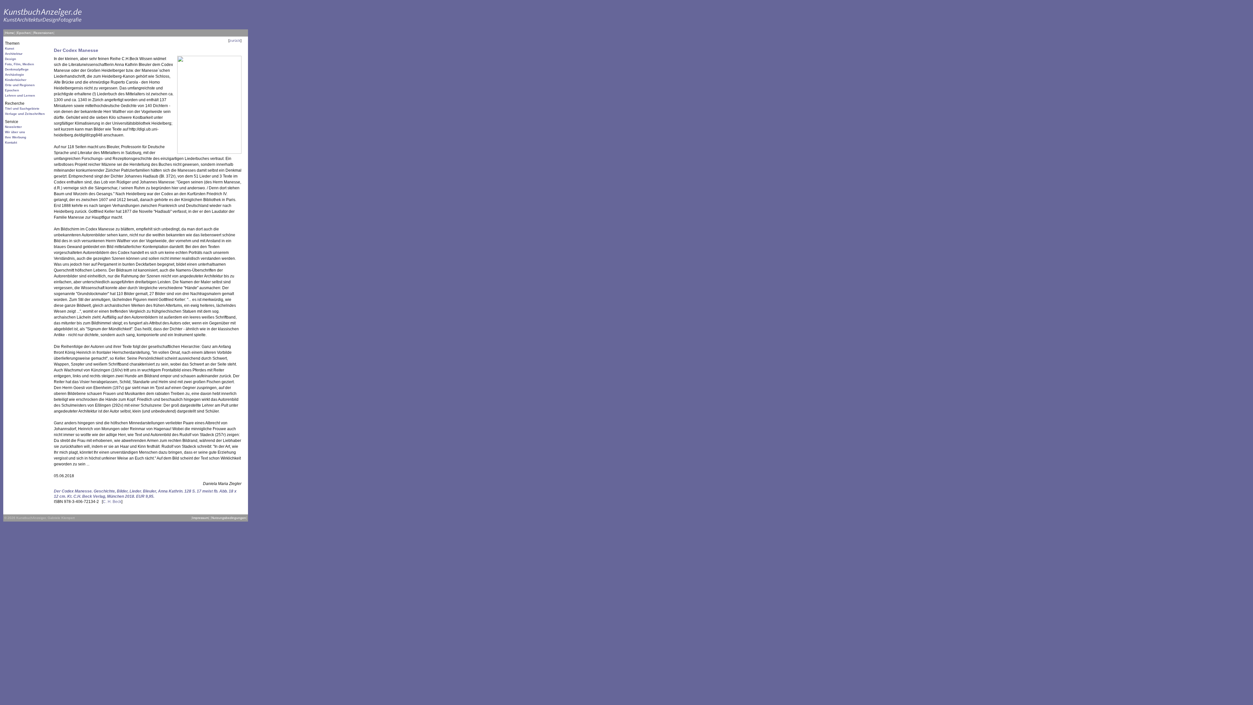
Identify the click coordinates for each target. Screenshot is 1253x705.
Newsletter (13, 127)
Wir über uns (15, 132)
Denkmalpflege (17, 69)
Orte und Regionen (20, 85)
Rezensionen (44, 33)
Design (10, 59)
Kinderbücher (15, 80)
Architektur (14, 53)
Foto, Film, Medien (19, 64)
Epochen (24, 33)
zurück (234, 40)
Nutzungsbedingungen (228, 518)
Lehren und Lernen (20, 95)
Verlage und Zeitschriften (25, 114)
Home (9, 33)
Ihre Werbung (15, 137)
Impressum (200, 518)
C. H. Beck (112, 501)
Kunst (9, 48)
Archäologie (14, 74)
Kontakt (11, 142)
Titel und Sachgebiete (22, 108)
